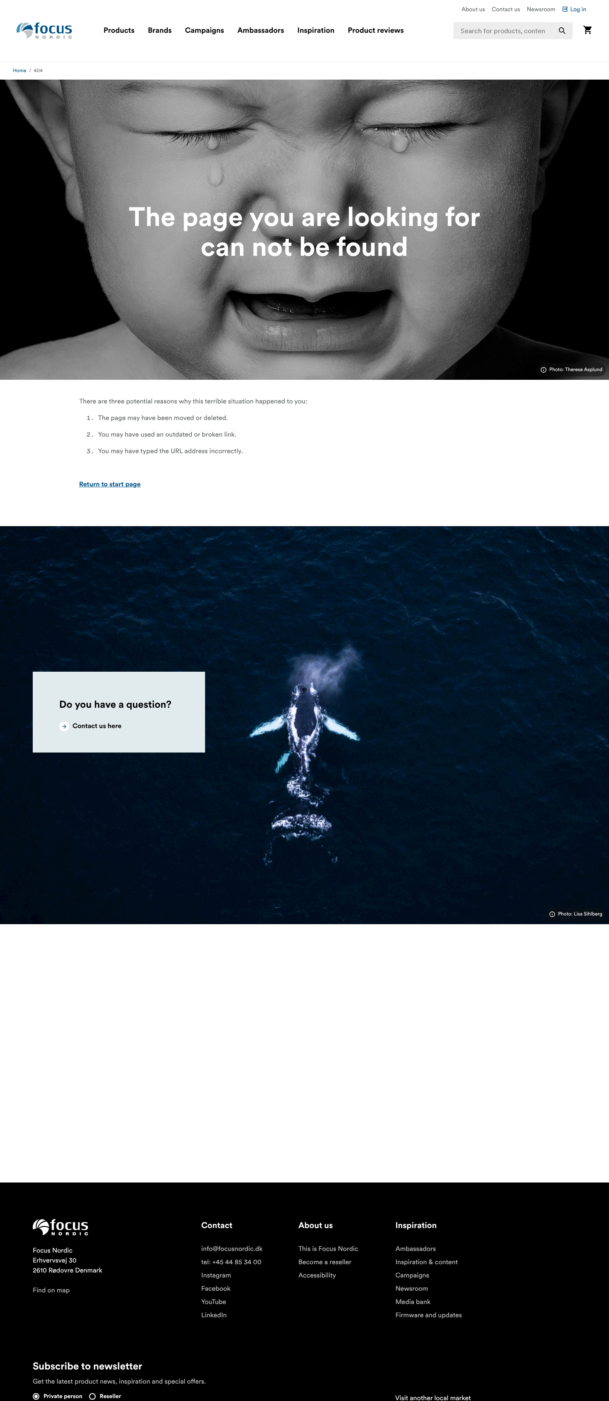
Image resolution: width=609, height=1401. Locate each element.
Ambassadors (260, 30)
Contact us (506, 9)
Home (20, 71)
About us (473, 9)
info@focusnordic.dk (232, 1249)
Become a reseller (324, 1262)
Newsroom (541, 9)
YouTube (213, 1302)
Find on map (51, 1290)
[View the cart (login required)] (587, 30)
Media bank (412, 1302)
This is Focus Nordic (328, 1249)
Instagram (216, 1275)
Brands (160, 30)
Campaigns (204, 30)
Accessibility (317, 1275)
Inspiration (316, 30)
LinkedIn (214, 1315)
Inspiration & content (426, 1262)
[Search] (562, 30)
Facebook (216, 1288)
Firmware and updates (428, 1315)
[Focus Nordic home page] (44, 30)
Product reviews (376, 30)
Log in (578, 9)
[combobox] (513, 30)
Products (119, 30)
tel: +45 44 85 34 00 (231, 1262)
